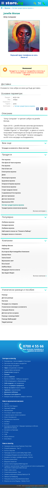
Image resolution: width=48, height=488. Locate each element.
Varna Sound (6, 258)
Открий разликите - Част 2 (12, 448)
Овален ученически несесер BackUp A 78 (17, 474)
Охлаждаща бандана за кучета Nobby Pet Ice (18, 455)
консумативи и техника (13, 368)
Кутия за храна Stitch (10, 459)
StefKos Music (6, 267)
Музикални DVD (8, 202)
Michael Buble (8, 410)
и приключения (12, 390)
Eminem (6, 424)
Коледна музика (8, 225)
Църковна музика (8, 181)
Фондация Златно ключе (11, 270)
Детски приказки (8, 196)
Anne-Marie (7, 439)
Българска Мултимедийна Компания (15, 252)
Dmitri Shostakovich (10, 417)
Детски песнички (8, 199)
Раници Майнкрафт (9, 319)
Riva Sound (6, 264)
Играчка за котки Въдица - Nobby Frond (17, 481)
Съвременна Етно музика (11, 193)
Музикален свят (8, 261)
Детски (9, 376)
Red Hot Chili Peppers (11, 406)
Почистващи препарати (11, 365)
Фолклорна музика (9, 178)
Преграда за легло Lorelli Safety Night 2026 (17, 453)
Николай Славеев (9, 408)
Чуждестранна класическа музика (14, 208)
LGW (5, 434)
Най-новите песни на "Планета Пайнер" (16, 231)
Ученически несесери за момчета (14, 307)
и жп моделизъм (14, 383)
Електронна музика (9, 172)
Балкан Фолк (6, 255)
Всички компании (39, 276)
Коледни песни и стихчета (11, 234)
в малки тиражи (14, 388)
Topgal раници (7, 322)
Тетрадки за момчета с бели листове (15, 148)
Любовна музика (8, 222)
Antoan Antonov (9, 436)
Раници (4, 295)
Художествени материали (12, 370)
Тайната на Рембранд (11, 476)
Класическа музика (9, 187)
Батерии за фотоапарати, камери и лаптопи (18, 396)
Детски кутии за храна (10, 313)
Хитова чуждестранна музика (22, 8)
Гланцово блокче (8, 310)
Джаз (4, 175)
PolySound (5, 249)
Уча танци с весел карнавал (13, 413)
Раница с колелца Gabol (10, 316)
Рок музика (6, 166)
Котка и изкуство (9, 450)
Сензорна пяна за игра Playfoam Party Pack (17, 446)
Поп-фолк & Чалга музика (11, 163)
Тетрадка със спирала (10, 304)
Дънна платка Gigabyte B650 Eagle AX (16, 464)
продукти (11, 372)
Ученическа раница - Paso (12, 472)
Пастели (5, 301)
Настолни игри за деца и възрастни (15, 363)
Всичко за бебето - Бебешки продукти (16, 379)
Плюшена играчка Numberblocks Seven (16, 479)
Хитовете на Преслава (11, 430)
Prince (6, 432)
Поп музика (6, 160)
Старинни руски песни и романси (15, 415)
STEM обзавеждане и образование (15, 381)
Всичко (14, 385)
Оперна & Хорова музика (11, 184)
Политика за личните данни (40, 487)
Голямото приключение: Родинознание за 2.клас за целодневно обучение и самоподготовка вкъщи (24, 467)
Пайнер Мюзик (7, 246)
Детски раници (7, 298)
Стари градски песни (9, 190)
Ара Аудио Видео (8, 273)
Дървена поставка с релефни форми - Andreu (18, 457)
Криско (6, 404)
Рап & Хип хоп (7, 169)
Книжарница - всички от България (17, 361)
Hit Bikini (7, 421)
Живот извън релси (10, 470)
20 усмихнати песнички (11, 419)
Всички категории (39, 211)
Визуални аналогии (10, 461)
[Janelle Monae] (24, 36)
